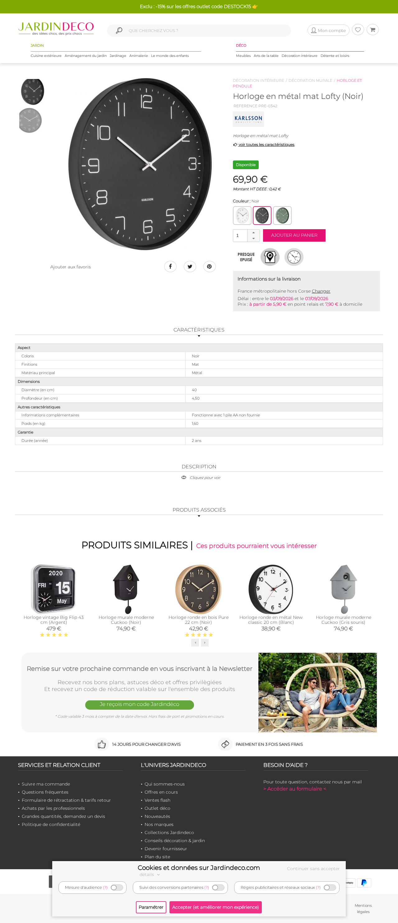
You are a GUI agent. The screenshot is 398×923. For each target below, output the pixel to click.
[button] (253, 233)
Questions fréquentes (45, 792)
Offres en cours (161, 792)
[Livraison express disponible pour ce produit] (294, 257)
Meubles (243, 55)
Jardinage (118, 55)
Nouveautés (157, 816)
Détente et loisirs (335, 55)
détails (147, 874)
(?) (105, 887)
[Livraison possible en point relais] (270, 257)
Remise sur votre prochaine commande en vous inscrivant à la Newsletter (139, 668)
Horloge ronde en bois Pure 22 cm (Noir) (199, 620)
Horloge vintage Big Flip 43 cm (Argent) (54, 620)
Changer (321, 291)
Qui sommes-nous (165, 784)
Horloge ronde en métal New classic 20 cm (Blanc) (271, 620)
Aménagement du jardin (86, 55)
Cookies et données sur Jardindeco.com (199, 867)
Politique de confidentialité (51, 824)
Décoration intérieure (299, 55)
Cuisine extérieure (46, 55)
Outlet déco (157, 808)
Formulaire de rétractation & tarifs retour (66, 800)
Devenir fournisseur (166, 848)
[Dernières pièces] (246, 257)
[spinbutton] (246, 235)
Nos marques (159, 824)
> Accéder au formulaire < (294, 789)
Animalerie (138, 55)
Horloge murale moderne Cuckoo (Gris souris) (343, 620)
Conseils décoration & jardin (175, 840)
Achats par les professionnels (53, 808)
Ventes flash (157, 800)
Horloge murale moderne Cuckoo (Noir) (126, 620)
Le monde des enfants (170, 55)
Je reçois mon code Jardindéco (139, 704)
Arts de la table (266, 55)
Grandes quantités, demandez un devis (63, 816)
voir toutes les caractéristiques (266, 144)
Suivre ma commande (46, 784)
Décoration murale (310, 80)
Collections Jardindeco (169, 832)
